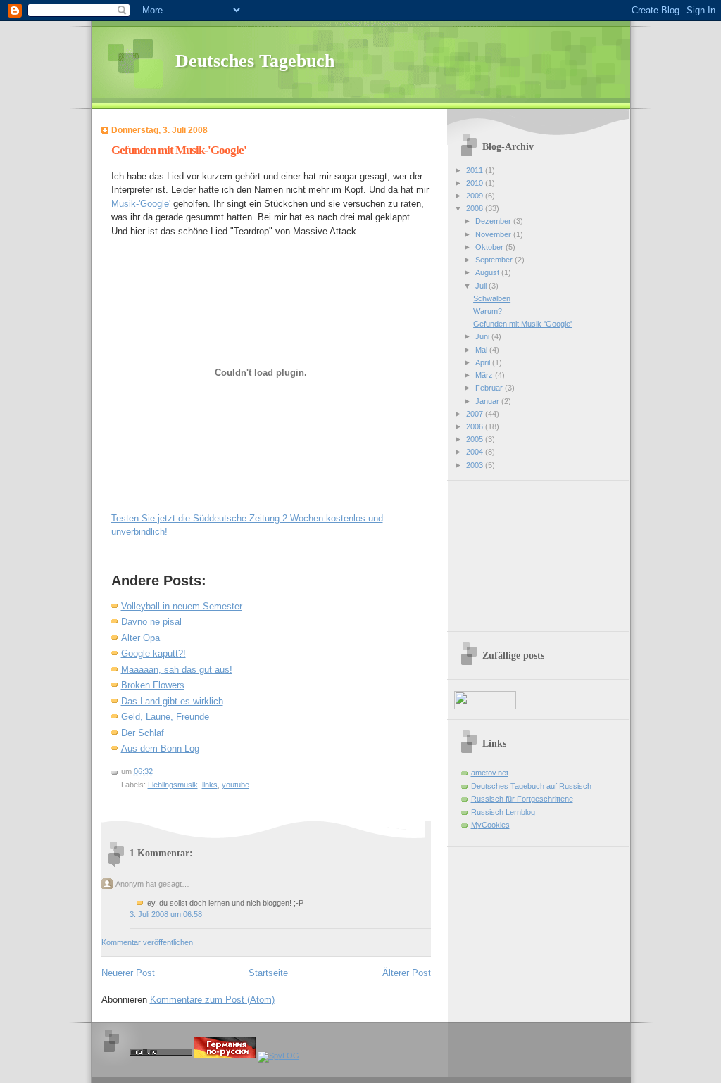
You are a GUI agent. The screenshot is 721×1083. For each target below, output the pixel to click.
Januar (488, 401)
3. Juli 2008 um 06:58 (166, 914)
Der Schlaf (142, 733)
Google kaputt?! (153, 653)
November (494, 234)
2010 (475, 183)
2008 (475, 208)
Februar (490, 388)
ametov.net (489, 772)
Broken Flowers (152, 685)
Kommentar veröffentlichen (147, 942)
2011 (475, 170)
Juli (482, 285)
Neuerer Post (128, 973)
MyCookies (490, 825)
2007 (475, 414)
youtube (235, 784)
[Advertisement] (524, 551)
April (483, 362)
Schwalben (491, 298)
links (210, 784)
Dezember (494, 221)
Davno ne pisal (151, 621)
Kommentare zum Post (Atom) (212, 999)
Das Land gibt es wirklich (172, 701)
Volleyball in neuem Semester (181, 606)
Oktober (490, 247)
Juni (483, 336)
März (485, 375)
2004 (475, 452)
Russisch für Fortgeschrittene (522, 798)
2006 (475, 426)
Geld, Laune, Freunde (165, 716)
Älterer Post (406, 973)
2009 (475, 195)
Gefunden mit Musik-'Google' (178, 150)
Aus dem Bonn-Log (160, 748)
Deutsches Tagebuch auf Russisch (531, 786)
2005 (475, 439)
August (488, 272)
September (495, 259)
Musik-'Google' (140, 203)
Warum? (487, 311)
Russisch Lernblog (503, 812)
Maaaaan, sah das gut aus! (176, 669)
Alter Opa (140, 638)
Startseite (268, 973)
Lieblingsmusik (173, 784)
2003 (475, 465)
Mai (482, 350)
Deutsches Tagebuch (254, 61)
